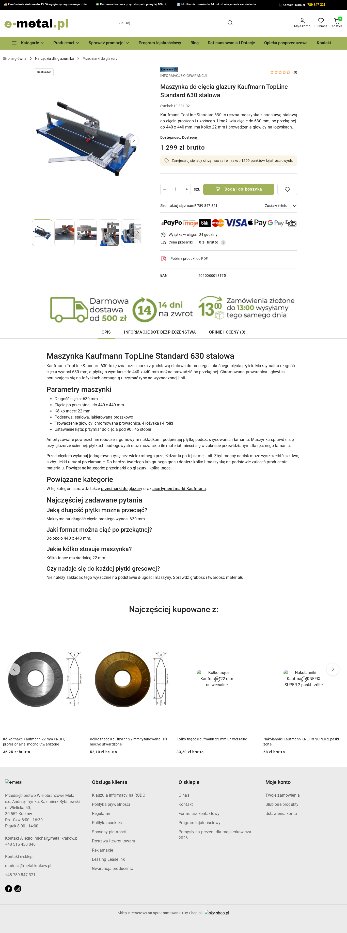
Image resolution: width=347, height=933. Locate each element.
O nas (184, 795)
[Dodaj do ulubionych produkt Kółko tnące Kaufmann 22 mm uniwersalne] (164, 631)
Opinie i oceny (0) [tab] (227, 332)
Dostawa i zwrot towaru (113, 841)
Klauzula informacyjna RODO (119, 795)
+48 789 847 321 (20, 874)
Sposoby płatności (109, 831)
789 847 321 (316, 5)
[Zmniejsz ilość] (164, 189)
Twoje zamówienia (282, 795)
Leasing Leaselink (108, 859)
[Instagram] (17, 888)
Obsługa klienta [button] (109, 782)
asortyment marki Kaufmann (179, 488)
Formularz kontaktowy (199, 813)
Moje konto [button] (278, 782)
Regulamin (102, 813)
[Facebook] (8, 888)
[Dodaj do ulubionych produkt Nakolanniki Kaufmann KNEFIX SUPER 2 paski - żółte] (251, 631)
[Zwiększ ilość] (187, 189)
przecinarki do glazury (122, 488)
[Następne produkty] (332, 669)
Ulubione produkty (282, 804)
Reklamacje (102, 850)
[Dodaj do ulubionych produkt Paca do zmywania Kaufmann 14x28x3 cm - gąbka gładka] (338, 631)
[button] (66, 43)
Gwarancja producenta (112, 868)
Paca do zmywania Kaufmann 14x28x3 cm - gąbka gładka (299, 741)
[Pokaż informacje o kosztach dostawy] (223, 242)
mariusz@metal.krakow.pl (28, 865)
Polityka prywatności (111, 804)
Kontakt (186, 804)
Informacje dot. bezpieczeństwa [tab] (160, 332)
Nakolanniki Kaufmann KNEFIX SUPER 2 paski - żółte (215, 741)
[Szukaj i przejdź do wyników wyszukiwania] (230, 23)
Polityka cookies (107, 822)
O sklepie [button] (189, 782)
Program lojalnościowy (199, 822)
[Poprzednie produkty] (14, 669)
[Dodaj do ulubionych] (287, 189)
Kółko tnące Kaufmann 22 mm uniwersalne (125, 739)
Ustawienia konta (281, 813)
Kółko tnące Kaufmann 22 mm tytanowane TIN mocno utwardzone (41, 741)
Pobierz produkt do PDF (189, 258)
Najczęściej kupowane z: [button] (173, 609)
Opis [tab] (106, 332)
